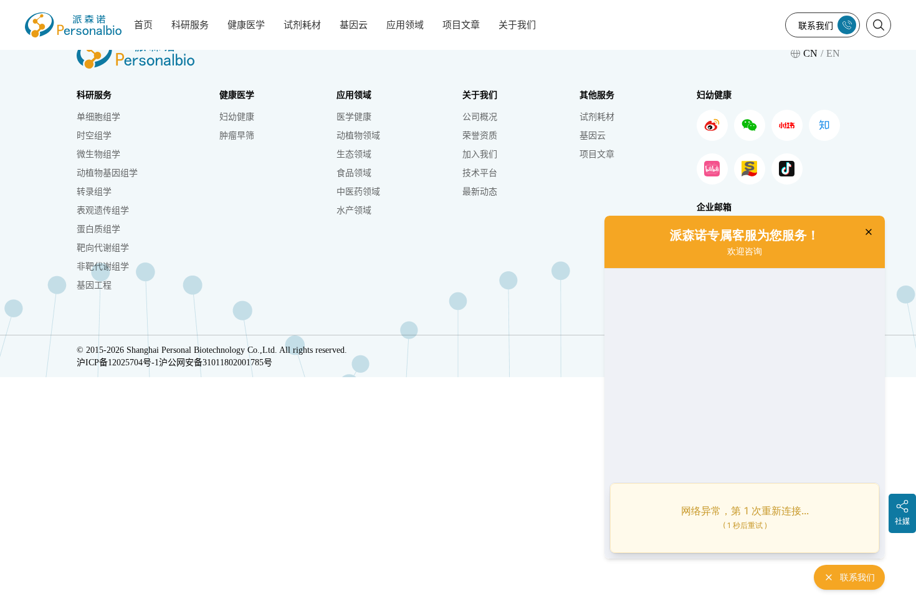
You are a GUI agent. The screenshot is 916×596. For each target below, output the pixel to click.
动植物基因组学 (107, 173)
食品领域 (353, 173)
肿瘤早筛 (236, 135)
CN (810, 53)
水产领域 (353, 210)
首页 (143, 25)
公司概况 (479, 117)
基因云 (354, 25)
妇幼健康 (236, 117)
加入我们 (479, 154)
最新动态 (479, 191)
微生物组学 (98, 154)
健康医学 (246, 25)
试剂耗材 (302, 25)
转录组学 (94, 191)
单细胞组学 (98, 117)
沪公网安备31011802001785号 (215, 362)
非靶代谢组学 (103, 266)
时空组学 (94, 135)
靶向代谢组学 (103, 247)
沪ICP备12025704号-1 (118, 362)
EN (833, 53)
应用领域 (405, 25)
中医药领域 (358, 191)
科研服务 (190, 25)
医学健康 (353, 117)
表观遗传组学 (103, 210)
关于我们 (517, 25)
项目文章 (461, 25)
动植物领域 (358, 135)
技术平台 (479, 173)
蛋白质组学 (98, 229)
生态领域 (353, 154)
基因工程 (94, 285)
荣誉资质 (479, 135)
